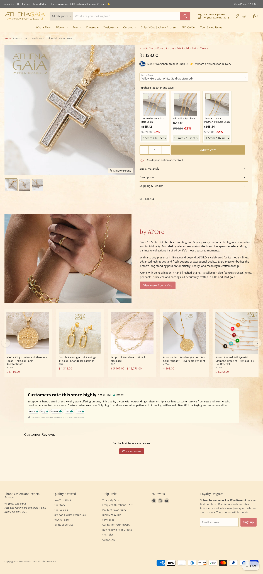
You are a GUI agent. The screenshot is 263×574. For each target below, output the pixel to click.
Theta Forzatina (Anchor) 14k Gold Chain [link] (217, 120)
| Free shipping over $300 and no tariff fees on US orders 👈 (80, 4)
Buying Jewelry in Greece (117, 529)
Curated (128, 27)
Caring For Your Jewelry (116, 524)
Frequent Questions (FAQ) (117, 505)
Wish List (107, 534)
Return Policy (39, 4)
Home (7, 38)
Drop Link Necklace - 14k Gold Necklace (129, 359)
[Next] (257, 342)
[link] (154, 104)
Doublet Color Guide (114, 510)
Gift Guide (188, 27)
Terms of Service (63, 524)
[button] (11, 185)
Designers (109, 27)
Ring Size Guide (111, 515)
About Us (9, 4)
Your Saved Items (211, 27)
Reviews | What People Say (69, 515)
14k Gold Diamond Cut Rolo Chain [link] (153, 120)
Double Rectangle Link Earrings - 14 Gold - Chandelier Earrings (78, 359)
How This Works (62, 500)
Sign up (248, 522)
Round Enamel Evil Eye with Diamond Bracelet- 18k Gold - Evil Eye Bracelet (235, 361)
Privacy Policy (61, 520)
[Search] (185, 16)
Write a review (131, 451)
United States (245, 4)
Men (76, 27)
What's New (43, 27)
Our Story (59, 505)
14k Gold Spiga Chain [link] (184, 118)
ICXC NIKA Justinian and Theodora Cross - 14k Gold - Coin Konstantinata (26, 361)
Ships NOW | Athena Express (159, 27)
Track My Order (111, 500)
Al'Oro (9, 367)
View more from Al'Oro (157, 285)
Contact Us (108, 539)
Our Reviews (23, 4)
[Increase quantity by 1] (166, 150)
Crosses (91, 27)
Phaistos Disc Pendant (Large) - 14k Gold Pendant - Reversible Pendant (184, 359)
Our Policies (60, 510)
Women (61, 27)
